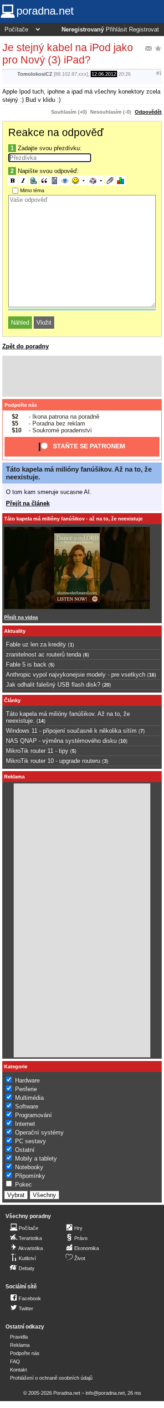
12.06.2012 (104, 74)
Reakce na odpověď (55, 132)
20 (106, 685)
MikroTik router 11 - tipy (37, 750)
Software (26, 1106)
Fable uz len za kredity (36, 644)
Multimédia (29, 1097)
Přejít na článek (28, 503)
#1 (159, 73)
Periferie (26, 1089)
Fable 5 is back (26, 664)
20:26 (124, 74)
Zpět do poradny (25, 346)
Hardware (27, 1080)
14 (41, 721)
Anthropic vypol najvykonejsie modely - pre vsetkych (75, 674)
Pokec (23, 1184)
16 (151, 675)
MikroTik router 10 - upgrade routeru (53, 760)
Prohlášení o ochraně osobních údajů (51, 1378)
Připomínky (30, 1175)
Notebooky (29, 1167)
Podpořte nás (21, 405)
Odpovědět (148, 112)
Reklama (20, 1345)
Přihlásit (116, 29)
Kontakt (18, 1369)
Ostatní (25, 1149)
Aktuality (15, 631)
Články (12, 700)
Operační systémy (39, 1132)
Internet (25, 1123)
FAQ (15, 1361)
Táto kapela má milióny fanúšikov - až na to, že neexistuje (73, 518)
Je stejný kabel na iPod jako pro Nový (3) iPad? (67, 54)
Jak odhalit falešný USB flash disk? (53, 684)
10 (123, 741)
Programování (33, 1115)
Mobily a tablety (36, 1158)
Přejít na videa (21, 617)
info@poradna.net (105, 1393)
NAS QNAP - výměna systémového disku (61, 740)
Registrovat (144, 29)
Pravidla (19, 1337)
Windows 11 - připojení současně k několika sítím (71, 730)
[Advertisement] (82, 376)
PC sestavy (30, 1141)
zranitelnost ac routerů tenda (43, 654)
